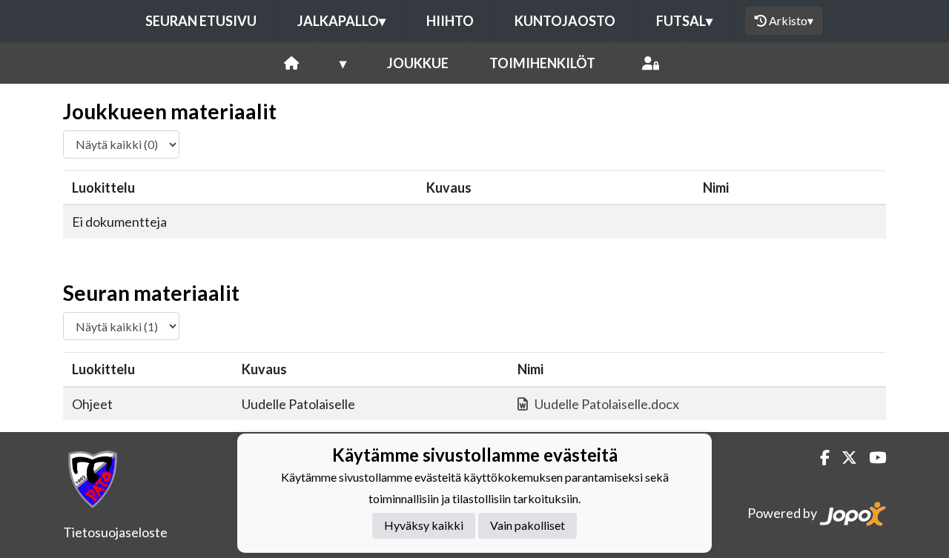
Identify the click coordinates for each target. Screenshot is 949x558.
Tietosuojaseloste (115, 532)
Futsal (684, 21)
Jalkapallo (341, 21)
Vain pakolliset (527, 525)
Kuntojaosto (565, 21)
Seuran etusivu (201, 21)
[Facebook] (819, 457)
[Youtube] (871, 457)
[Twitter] (843, 457)
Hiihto (450, 21)
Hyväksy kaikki (423, 525)
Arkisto (791, 20)
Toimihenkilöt (542, 63)
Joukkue (418, 63)
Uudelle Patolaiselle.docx (607, 404)
